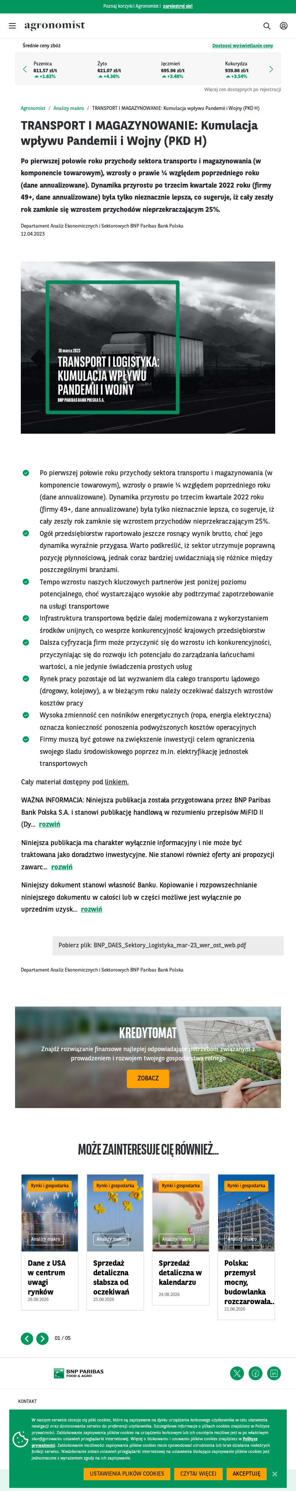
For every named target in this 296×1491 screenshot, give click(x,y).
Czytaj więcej (198, 1474)
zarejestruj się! (178, 6)
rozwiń (49, 824)
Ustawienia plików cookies (127, 1474)
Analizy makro (69, 108)
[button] (12, 25)
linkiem (116, 782)
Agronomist (33, 108)
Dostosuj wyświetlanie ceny (242, 45)
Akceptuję (247, 1474)
